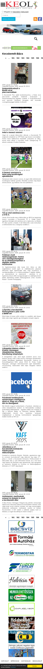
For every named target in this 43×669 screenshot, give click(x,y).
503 (23, 58)
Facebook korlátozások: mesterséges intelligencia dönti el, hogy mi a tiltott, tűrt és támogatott (13, 400)
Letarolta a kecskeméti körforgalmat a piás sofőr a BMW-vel (13, 312)
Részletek (13, 667)
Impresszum (15, 661)
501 (13, 58)
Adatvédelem (25, 661)
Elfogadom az (16, 12)
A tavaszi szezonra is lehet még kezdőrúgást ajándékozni (12, 174)
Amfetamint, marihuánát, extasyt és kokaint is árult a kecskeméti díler (13, 498)
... (9, 58)
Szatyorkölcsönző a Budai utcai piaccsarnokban (11, 90)
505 (32, 58)
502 (18, 58)
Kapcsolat (5, 661)
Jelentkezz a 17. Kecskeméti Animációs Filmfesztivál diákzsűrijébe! (12, 450)
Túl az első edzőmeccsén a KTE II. (13, 214)
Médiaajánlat (37, 661)
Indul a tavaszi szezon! (12, 132)
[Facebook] (40, 19)
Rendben (34, 666)
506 (37, 58)
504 (27, 58)
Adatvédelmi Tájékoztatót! (21, 12)
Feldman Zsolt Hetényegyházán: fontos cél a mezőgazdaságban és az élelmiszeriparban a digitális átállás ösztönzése (13, 259)
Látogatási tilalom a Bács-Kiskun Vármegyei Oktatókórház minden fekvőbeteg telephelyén (13, 351)
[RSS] (35, 19)
